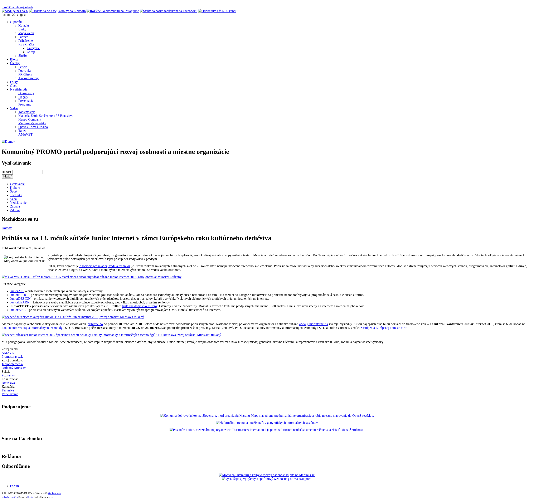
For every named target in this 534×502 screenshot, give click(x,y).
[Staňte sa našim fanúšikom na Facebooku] (168, 11)
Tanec (22, 130)
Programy (24, 104)
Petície (22, 67)
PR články (25, 74)
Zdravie (15, 210)
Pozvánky (24, 70)
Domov (7, 228)
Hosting (31, 497)
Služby (23, 55)
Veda (13, 199)
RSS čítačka (26, 44)
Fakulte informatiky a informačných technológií (33, 328)
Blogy (14, 59)
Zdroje (31, 52)
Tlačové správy (28, 78)
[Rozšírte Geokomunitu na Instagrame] (113, 11)
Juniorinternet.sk (12, 364)
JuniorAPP (17, 291)
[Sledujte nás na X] (15, 11)
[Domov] (8, 141)
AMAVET (25, 134)
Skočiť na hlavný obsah (17, 7)
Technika (16, 195)
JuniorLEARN (20, 302)
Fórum (14, 486)
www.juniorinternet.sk (313, 324)
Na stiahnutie (18, 89)
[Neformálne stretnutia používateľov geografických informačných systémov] (267, 422)
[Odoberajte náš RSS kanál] (217, 11)
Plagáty (23, 97)
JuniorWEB (18, 310)
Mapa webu (26, 33)
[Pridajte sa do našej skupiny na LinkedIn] (57, 11)
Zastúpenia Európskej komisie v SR (384, 328)
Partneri (23, 37)
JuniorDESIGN (20, 298)
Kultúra (15, 187)
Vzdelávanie (18, 202)
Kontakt (23, 25)
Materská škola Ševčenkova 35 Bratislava (45, 115)
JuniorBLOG (19, 295)
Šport (13, 191)
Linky (22, 29)
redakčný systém (10, 497)
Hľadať (7, 172)
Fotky (14, 82)
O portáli (16, 22)
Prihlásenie (25, 40)
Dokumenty (26, 93)
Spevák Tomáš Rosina (33, 127)
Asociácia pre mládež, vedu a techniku (104, 266)
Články (15, 63)
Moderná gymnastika (32, 123)
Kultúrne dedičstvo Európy (139, 306)
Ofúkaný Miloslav (14, 368)
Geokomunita (54, 493)
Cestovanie (17, 184)
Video (14, 108)
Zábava (15, 206)
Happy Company (29, 119)
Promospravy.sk (12, 356)
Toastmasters (26, 112)
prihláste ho (95, 324)
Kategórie (33, 48)
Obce (13, 85)
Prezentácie (25, 100)
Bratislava (8, 383)
